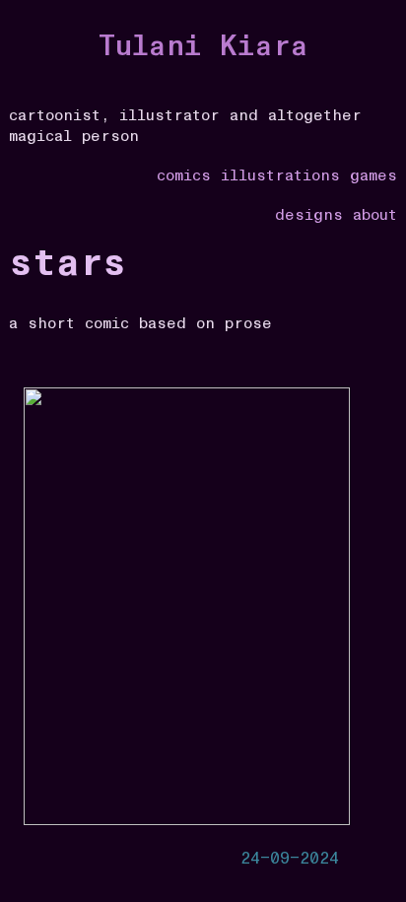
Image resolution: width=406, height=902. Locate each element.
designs (309, 215)
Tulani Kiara (203, 46)
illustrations (280, 175)
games (373, 175)
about (375, 215)
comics (184, 175)
